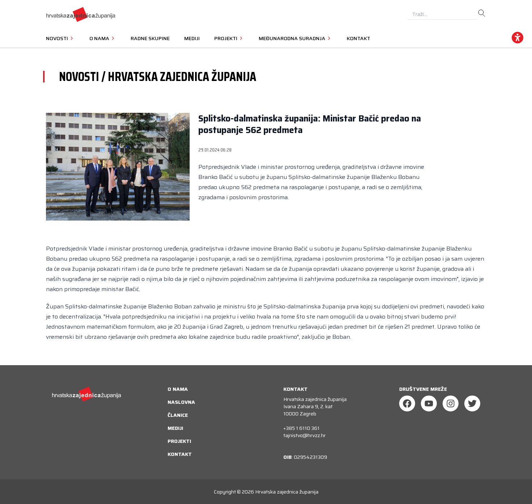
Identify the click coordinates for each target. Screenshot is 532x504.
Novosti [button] (57, 38)
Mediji (192, 38)
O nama (178, 389)
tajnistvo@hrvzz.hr (304, 435)
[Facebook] (407, 403)
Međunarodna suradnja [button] (292, 38)
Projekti (179, 441)
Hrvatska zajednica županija (286, 492)
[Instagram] (451, 403)
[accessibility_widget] (517, 37)
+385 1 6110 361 (301, 428)
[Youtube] (429, 403)
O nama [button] (99, 38)
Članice (178, 415)
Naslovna (181, 402)
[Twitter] (472, 403)
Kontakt (358, 38)
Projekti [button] (226, 38)
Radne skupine (150, 38)
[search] (481, 13)
